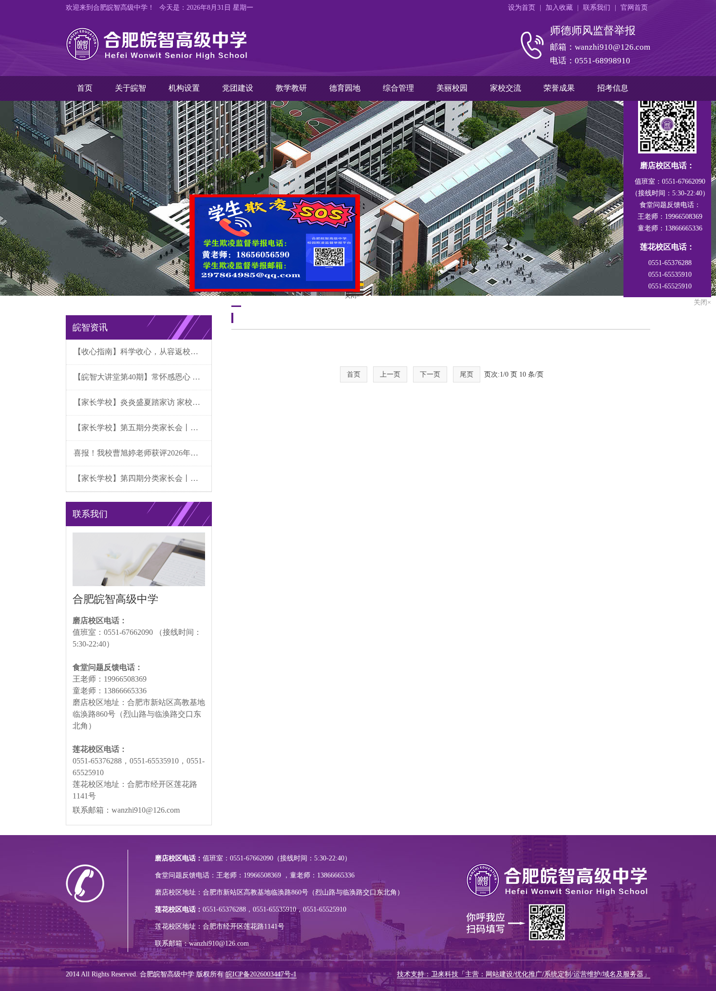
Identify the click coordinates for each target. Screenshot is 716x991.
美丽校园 (452, 88)
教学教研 (291, 88)
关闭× (369, 312)
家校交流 (505, 88)
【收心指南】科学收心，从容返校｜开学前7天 (142, 351)
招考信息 (612, 88)
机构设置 (184, 88)
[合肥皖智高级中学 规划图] (358, 198)
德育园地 (344, 88)
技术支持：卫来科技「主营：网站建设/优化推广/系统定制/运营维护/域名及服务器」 (523, 974)
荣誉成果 (559, 88)
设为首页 (521, 7)
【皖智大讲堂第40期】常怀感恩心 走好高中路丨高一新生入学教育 (142, 377)
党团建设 (237, 88)
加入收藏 (559, 7)
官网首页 (634, 7)
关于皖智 (130, 88)
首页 (85, 88)
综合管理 (398, 88)
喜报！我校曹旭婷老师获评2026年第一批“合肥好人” (142, 453)
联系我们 (596, 7)
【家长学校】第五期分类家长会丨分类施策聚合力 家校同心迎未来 (142, 427)
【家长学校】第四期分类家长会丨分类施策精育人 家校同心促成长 (142, 478)
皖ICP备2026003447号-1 (261, 974)
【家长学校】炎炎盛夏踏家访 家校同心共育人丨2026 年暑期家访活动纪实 (142, 402)
